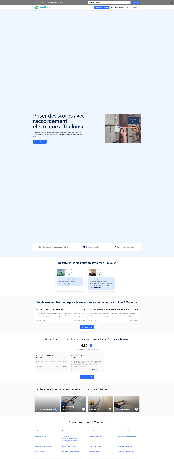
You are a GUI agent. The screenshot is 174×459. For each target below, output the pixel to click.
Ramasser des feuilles (124, 431)
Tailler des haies (39, 451)
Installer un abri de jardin (69, 446)
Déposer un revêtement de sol (127, 436)
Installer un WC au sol (96, 436)
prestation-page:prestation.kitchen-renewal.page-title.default (70, 438)
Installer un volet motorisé (126, 451)
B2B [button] (127, 7)
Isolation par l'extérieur (125, 446)
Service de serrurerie (41, 431)
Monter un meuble (95, 446)
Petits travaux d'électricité (70, 451)
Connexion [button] (135, 7)
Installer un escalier (40, 436)
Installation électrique (96, 431)
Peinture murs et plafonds (70, 431)
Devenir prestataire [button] (117, 7)
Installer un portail (95, 451)
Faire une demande (40, 141)
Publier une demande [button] (101, 7)
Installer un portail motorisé (43, 446)
